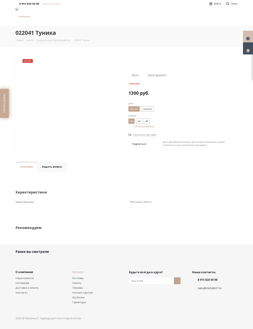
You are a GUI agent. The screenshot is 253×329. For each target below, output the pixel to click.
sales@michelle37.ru (210, 288)
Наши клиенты (24, 278)
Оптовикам (22, 283)
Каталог (78, 272)
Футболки (78, 297)
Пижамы (77, 287)
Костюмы (78, 278)
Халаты (76, 283)
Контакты (21, 292)
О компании (24, 272)
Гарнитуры (79, 302)
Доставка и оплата (26, 287)
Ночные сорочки (82, 292)
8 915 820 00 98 (207, 280)
